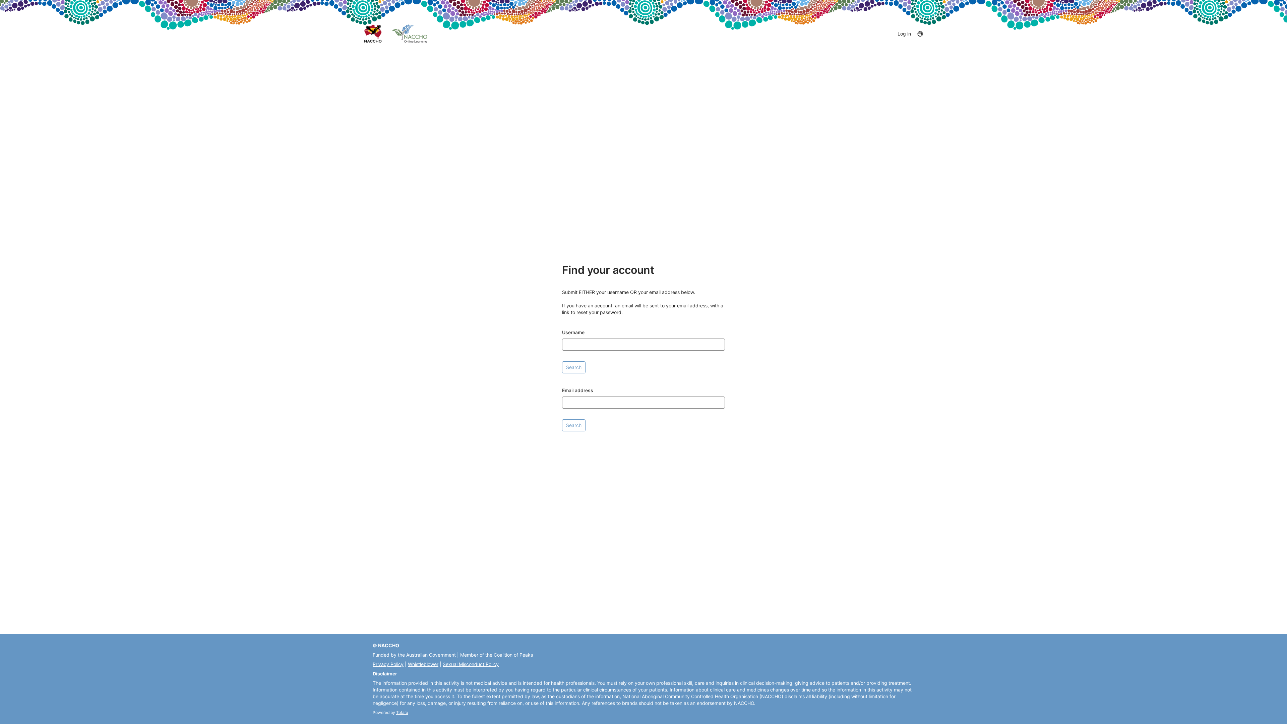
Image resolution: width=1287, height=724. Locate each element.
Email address (577, 390)
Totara (402, 712)
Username (573, 332)
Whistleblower (423, 664)
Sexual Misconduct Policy (471, 664)
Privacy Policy (388, 664)
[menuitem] (919, 33)
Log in (904, 34)
